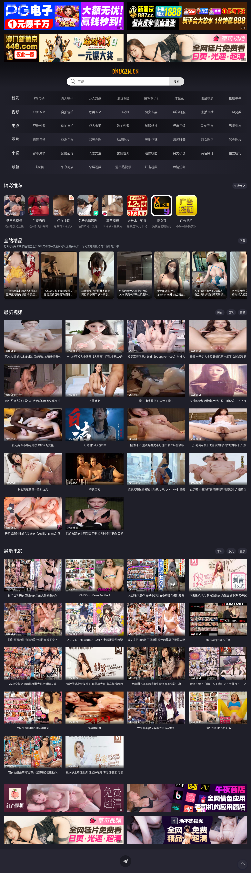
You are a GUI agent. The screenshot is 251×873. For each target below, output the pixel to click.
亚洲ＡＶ (39, 112)
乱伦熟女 (207, 126)
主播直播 (207, 112)
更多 (242, 312)
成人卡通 (95, 126)
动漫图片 (123, 139)
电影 (15, 125)
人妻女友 (95, 153)
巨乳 (231, 312)
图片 (15, 139)
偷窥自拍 (39, 139)
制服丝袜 (151, 126)
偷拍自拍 (67, 126)
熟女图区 (207, 139)
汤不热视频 (123, 167)
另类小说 (179, 153)
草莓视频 (95, 167)
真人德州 (67, 98)
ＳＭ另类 (235, 112)
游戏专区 (123, 98)
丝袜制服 (179, 112)
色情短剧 (179, 167)
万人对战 (95, 98)
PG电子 (39, 98)
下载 (242, 240)
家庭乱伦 (67, 153)
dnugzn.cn (125, 71)
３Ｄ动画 (123, 112)
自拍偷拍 (67, 112)
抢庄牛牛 (235, 98)
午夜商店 (67, 167)
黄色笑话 (207, 153)
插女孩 (39, 167)
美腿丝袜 (151, 139)
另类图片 (235, 139)
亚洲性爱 (39, 126)
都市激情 (39, 153)
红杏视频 (151, 167)
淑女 (231, 551)
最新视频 (13, 312)
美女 (220, 312)
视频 (15, 112)
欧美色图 (95, 139)
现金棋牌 (207, 98)
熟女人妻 (151, 112)
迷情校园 (151, 153)
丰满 (220, 551)
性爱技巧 (235, 153)
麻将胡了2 (151, 98)
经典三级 (179, 126)
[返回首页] (242, 864)
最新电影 (13, 551)
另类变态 (235, 126)
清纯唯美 (179, 139)
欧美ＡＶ (95, 112)
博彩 (15, 98)
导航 (15, 166)
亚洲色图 (67, 139)
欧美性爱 (123, 126)
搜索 (176, 81)
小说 (15, 153)
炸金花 (179, 98)
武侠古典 (123, 153)
